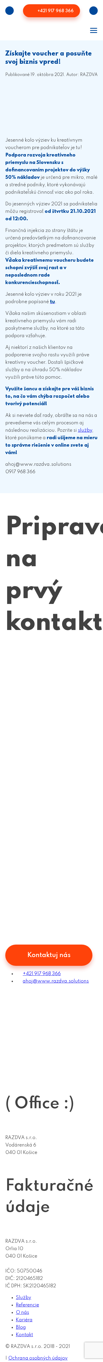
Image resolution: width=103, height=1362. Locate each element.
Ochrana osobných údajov (38, 1358)
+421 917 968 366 (55, 11)
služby (85, 430)
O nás (22, 1312)
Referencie (27, 1305)
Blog (21, 1327)
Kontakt (24, 1335)
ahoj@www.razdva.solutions (56, 981)
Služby (23, 1297)
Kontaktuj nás (49, 955)
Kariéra (24, 1320)
